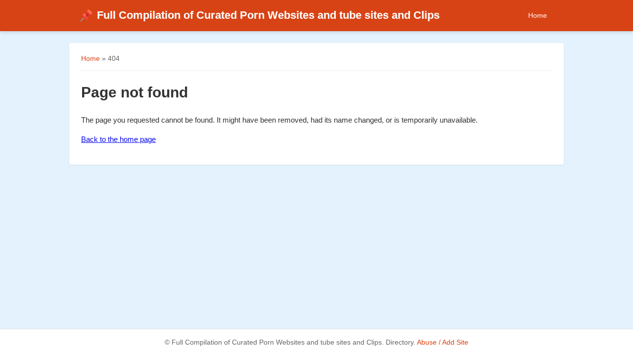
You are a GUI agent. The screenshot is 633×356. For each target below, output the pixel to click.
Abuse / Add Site (442, 342)
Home (537, 15)
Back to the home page (118, 139)
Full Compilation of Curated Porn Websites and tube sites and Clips (259, 15)
